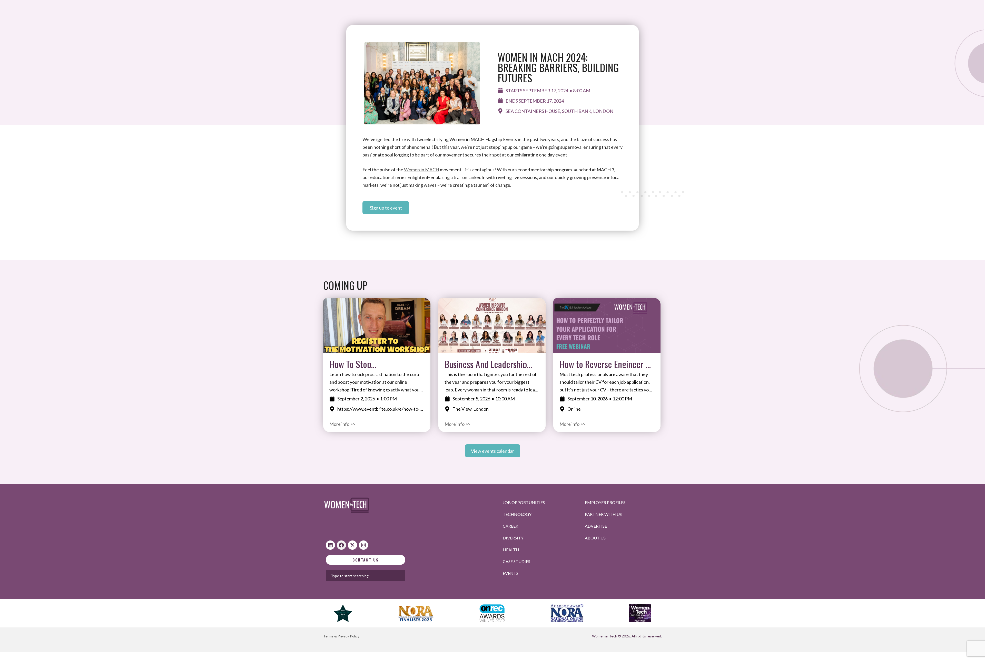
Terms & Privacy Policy (341, 636)
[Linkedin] (330, 545)
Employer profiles (605, 502)
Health (511, 549)
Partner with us (603, 514)
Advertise (596, 526)
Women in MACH (421, 169)
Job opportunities (524, 502)
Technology (517, 514)
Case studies (516, 561)
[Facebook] (341, 545)
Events (510, 573)
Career (510, 526)
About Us (595, 537)
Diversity (513, 537)
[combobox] (382, 575)
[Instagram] (363, 545)
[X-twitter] (352, 545)
